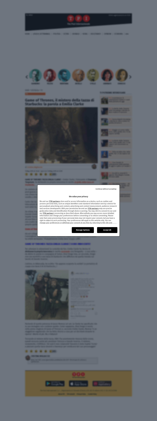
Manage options (83, 230)
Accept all (107, 230)
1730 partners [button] (54, 201)
